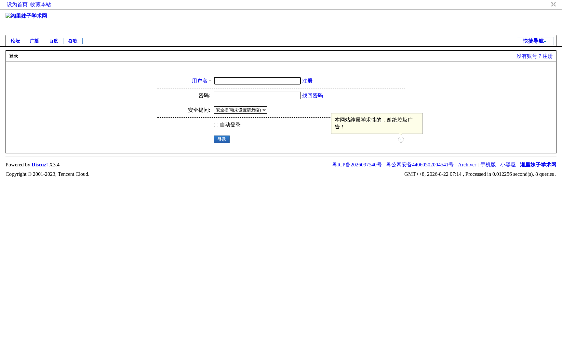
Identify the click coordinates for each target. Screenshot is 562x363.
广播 (34, 40)
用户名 (199, 81)
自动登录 (230, 124)
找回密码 (312, 95)
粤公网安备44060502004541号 (420, 164)
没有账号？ (529, 56)
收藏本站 (40, 4)
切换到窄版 (552, 4)
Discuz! (40, 164)
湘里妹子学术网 (538, 164)
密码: (204, 95)
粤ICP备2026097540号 (357, 164)
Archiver (467, 164)
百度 (53, 40)
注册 (547, 56)
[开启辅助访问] (547, 4)
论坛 (15, 40)
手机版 (488, 164)
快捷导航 (533, 41)
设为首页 (17, 4)
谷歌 (72, 40)
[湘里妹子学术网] (26, 16)
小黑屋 (508, 164)
